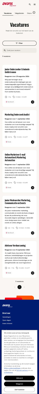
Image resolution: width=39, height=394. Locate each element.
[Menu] (35, 4)
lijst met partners (22, 370)
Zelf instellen (19, 390)
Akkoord (19, 378)
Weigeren (19, 384)
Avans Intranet (7, 323)
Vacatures (8, 13)
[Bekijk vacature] (32, 102)
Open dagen (6, 320)
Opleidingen (6, 317)
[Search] (30, 4)
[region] (19, 362)
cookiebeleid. (8, 372)
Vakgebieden (19, 13)
